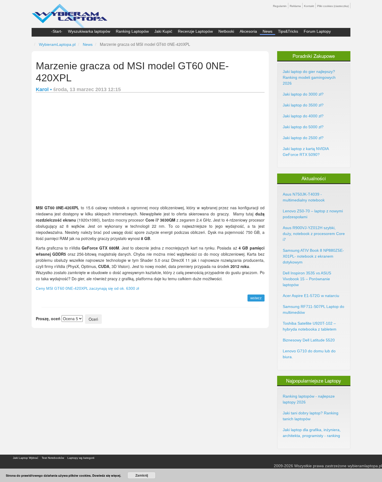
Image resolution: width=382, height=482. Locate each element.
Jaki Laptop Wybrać (25, 457)
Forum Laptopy (317, 31)
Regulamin (280, 6)
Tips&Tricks (288, 31)
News (267, 31)
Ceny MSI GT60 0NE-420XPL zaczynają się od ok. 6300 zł (87, 288)
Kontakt (309, 6)
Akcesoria (248, 31)
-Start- (56, 31)
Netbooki (226, 31)
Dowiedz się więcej (106, 475)
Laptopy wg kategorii (80, 457)
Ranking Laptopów (132, 31)
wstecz (256, 298)
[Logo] (69, 13)
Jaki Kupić (163, 31)
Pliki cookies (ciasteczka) (333, 6)
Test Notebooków (53, 457)
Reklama (295, 6)
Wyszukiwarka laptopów (89, 31)
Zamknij (141, 475)
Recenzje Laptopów (195, 31)
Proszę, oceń (48, 318)
